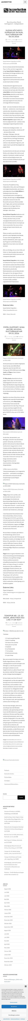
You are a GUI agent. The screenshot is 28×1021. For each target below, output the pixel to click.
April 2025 (7, 944)
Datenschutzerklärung (15, 1018)
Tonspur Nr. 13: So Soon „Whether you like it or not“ (14, 618)
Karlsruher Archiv (8, 774)
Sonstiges (7, 780)
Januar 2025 (7, 954)
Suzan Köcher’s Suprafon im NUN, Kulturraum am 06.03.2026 (14, 33)
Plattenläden (7, 777)
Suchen (5, 794)
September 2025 (8, 927)
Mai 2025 (6, 941)
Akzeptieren (14, 1006)
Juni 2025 (6, 937)
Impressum (22, 1018)
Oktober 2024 (8, 965)
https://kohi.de (11, 602)
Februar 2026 (7, 909)
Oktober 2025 (8, 923)
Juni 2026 (6, 896)
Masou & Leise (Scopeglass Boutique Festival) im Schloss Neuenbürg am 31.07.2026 (13, 829)
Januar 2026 (7, 913)
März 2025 (7, 947)
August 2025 (7, 930)
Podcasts (6, 770)
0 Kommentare (17, 41)
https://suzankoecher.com (10, 310)
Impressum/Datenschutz (11, 784)
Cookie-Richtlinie (6, 1018)
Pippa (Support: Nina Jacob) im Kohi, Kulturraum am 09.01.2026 (14, 330)
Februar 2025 (7, 951)
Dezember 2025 (8, 916)
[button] (25, 986)
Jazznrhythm (6, 2)
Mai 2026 (6, 899)
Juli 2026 (6, 892)
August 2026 (7, 889)
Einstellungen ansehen (14, 1015)
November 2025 (8, 920)
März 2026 (7, 906)
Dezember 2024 (8, 958)
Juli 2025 (6, 934)
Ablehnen (14, 1011)
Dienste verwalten (13, 1002)
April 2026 (7, 903)
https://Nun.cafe (10, 314)
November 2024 (8, 961)
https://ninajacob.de (15, 598)
